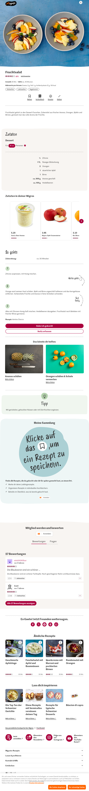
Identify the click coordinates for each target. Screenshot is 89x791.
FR (11, 773)
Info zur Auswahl (25, 145)
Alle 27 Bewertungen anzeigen (21, 603)
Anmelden (46, 497)
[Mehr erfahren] (24, 377)
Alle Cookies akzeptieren (57, 787)
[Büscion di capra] (74, 704)
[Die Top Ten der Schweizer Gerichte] (14, 704)
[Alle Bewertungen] (10, 76)
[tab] (44, 750)
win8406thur (20, 560)
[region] (44, 782)
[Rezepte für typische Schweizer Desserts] (54, 704)
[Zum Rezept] (14, 658)
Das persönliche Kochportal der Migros (19, 728)
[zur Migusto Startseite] (11, 2)
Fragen (53, 541)
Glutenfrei (10, 89)
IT (15, 773)
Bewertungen (38, 541)
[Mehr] (80, 578)
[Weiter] (81, 221)
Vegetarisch (34, 89)
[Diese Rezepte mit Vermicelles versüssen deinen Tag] (34, 704)
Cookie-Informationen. (37, 783)
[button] (9, 562)
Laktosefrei (22, 89)
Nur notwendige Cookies (77, 787)
